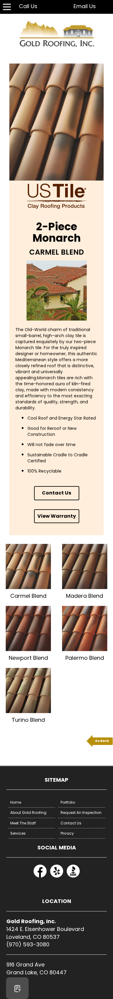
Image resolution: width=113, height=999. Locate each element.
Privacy (67, 833)
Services (18, 833)
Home (15, 802)
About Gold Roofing (28, 812)
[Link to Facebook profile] (40, 876)
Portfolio (68, 802)
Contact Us (56, 492)
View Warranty (56, 516)
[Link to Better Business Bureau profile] (73, 876)
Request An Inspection (81, 812)
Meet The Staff (23, 823)
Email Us (85, 6)
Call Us (28, 6)
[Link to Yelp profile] (56, 876)
